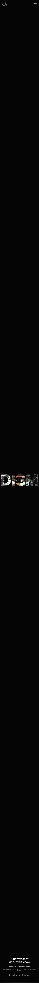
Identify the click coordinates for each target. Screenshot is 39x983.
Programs (26, 975)
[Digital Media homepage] (5, 5)
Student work (14, 975)
